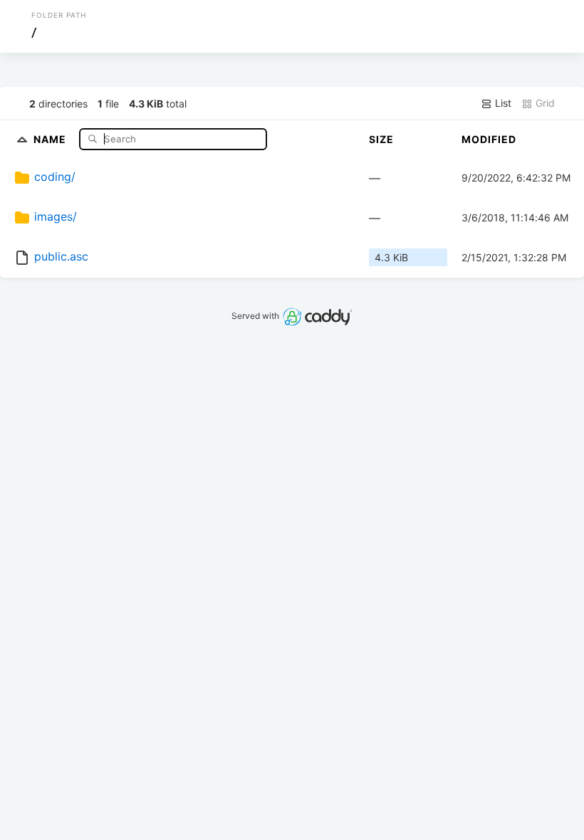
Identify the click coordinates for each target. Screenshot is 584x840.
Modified (489, 139)
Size (381, 139)
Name (51, 138)
